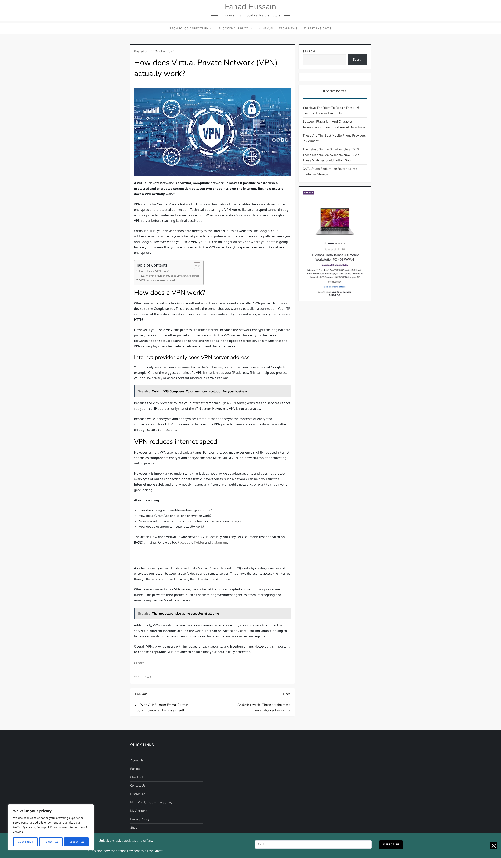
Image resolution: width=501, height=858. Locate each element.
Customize (25, 842)
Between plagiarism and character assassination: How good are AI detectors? (334, 124)
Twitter (199, 542)
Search (309, 51)
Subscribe (391, 844)
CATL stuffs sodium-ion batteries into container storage (330, 171)
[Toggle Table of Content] (195, 265)
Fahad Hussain (250, 6)
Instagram (219, 542)
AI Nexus (265, 28)
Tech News (288, 28)
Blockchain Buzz (233, 28)
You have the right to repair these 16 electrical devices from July (331, 110)
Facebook (185, 542)
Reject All (51, 842)
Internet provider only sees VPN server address (172, 276)
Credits (139, 748)
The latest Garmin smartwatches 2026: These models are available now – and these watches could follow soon (331, 155)
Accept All (76, 842)
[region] (51, 827)
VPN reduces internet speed (157, 280)
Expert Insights (318, 28)
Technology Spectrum (189, 28)
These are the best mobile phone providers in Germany (334, 138)
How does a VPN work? (154, 271)
